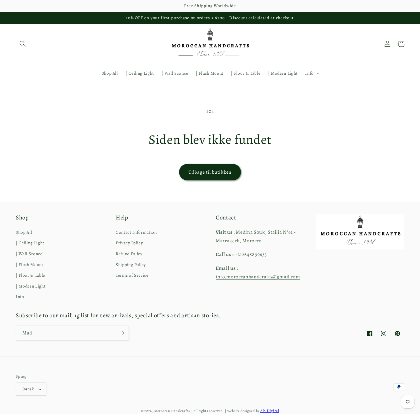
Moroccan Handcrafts (172, 411)
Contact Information (136, 232)
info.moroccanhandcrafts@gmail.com (258, 276)
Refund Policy (129, 254)
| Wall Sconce (29, 254)
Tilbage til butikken (210, 172)
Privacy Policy (129, 243)
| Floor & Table (30, 275)
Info (20, 297)
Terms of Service (132, 275)
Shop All (24, 232)
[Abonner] (122, 333)
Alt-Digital (269, 410)
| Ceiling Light (30, 243)
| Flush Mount (29, 265)
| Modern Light (30, 286)
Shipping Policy (131, 265)
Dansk (28, 389)
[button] (22, 44)
